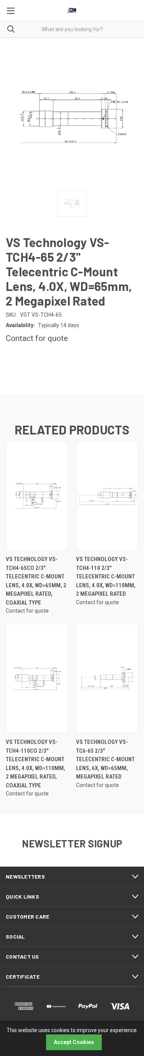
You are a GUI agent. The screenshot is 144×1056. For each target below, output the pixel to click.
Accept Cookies (74, 1042)
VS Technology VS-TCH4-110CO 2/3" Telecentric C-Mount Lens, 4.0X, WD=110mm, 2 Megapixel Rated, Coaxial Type (35, 764)
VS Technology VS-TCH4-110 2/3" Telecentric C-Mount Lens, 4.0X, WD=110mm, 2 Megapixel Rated (106, 576)
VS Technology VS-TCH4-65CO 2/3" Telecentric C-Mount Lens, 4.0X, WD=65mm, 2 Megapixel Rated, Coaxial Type (36, 581)
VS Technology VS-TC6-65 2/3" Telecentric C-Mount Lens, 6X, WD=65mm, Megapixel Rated (105, 759)
